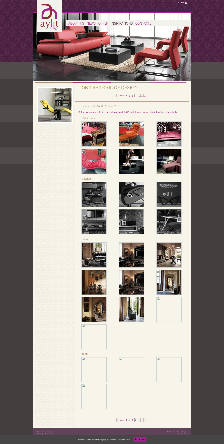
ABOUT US (76, 23)
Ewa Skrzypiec (47, 432)
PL (179, 2)
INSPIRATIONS (122, 23)
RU (182, 2)
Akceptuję (139, 439)
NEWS (91, 23)
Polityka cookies (123, 439)
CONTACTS (143, 23)
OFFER (103, 23)
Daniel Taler (49, 434)
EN (186, 2)
